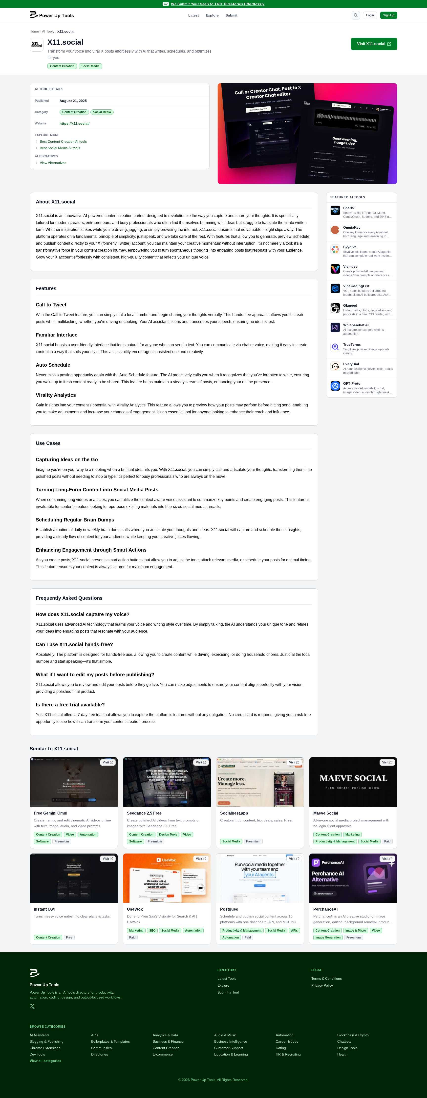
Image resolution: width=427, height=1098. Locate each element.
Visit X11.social (371, 44)
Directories (99, 1054)
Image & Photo (355, 930)
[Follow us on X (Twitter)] (32, 1006)
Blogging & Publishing (47, 1041)
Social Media (90, 66)
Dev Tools (37, 1054)
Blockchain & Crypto (353, 1035)
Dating (281, 1048)
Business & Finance (168, 1041)
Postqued (229, 909)
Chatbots (344, 1041)
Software (42, 841)
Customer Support (228, 1048)
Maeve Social (325, 813)
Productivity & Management (335, 841)
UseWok (135, 909)
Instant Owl (44, 909)
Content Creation (62, 66)
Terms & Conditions (326, 978)
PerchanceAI (325, 909)
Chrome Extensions (45, 1048)
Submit (231, 15)
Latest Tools (226, 978)
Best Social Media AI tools (60, 148)
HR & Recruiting (288, 1054)
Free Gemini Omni (50, 813)
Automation (88, 834)
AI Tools (48, 31)
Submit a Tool (228, 992)
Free (69, 937)
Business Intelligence (230, 1041)
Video (70, 834)
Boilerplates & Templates (110, 1041)
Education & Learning (231, 1054)
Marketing (352, 834)
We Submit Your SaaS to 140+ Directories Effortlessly (217, 4)
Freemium (62, 841)
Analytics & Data (165, 1035)
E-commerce (163, 1054)
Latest (193, 15)
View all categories (45, 1061)
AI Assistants (39, 1035)
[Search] (356, 15)
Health (342, 1054)
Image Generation (328, 937)
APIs (294, 930)
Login (370, 15)
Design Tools (168, 834)
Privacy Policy (322, 985)
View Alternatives (53, 163)
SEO (152, 930)
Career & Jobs (287, 1041)
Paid (387, 841)
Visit (106, 762)
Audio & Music (225, 1035)
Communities (101, 1048)
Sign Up (388, 15)
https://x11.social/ (74, 123)
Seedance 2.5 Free (144, 813)
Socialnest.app (234, 813)
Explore (212, 15)
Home (34, 31)
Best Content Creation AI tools (63, 141)
